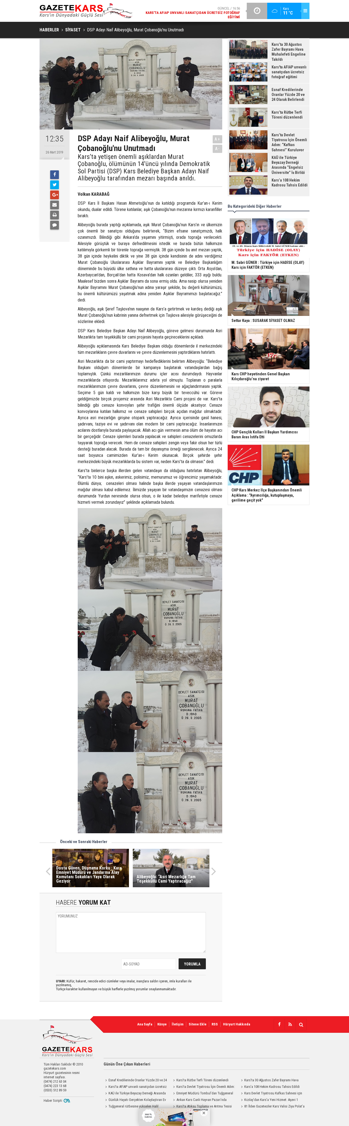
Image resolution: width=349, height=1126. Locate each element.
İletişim (177, 1024)
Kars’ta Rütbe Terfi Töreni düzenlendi (202, 1080)
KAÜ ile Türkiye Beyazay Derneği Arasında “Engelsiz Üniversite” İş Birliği (135, 1094)
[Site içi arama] (301, 1024)
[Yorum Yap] (54, 225)
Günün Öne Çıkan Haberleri (127, 1064)
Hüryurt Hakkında (236, 1024)
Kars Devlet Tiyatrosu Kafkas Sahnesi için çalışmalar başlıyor (270, 1094)
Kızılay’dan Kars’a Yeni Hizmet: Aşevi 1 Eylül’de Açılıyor (268, 1100)
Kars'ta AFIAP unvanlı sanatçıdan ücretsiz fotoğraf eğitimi (135, 1087)
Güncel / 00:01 (196, 13)
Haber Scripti (53, 1100)
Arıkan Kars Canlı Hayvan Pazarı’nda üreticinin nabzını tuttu (199, 1100)
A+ (217, 139)
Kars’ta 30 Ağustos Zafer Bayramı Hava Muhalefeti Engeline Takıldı (269, 1080)
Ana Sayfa (144, 1024)
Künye (162, 1024)
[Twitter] (54, 184)
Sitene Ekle (197, 1024)
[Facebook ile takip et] (279, 1024)
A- (217, 148)
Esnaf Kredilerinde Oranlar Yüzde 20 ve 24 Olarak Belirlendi (135, 1080)
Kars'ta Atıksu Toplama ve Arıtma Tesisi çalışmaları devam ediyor (202, 1107)
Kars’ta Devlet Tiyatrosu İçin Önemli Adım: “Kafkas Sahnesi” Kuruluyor (203, 1087)
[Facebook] (54, 174)
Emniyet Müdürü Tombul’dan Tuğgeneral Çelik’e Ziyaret (202, 1094)
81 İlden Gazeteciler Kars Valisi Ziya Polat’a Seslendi (272, 1107)
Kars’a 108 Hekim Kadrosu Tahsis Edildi (272, 1087)
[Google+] (54, 195)
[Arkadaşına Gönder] (54, 205)
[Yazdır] (54, 215)
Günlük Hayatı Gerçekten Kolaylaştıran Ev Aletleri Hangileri (135, 1100)
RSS (215, 1024)
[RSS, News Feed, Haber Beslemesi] (290, 1024)
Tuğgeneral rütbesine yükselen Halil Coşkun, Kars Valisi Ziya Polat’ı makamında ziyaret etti (134, 1107)
